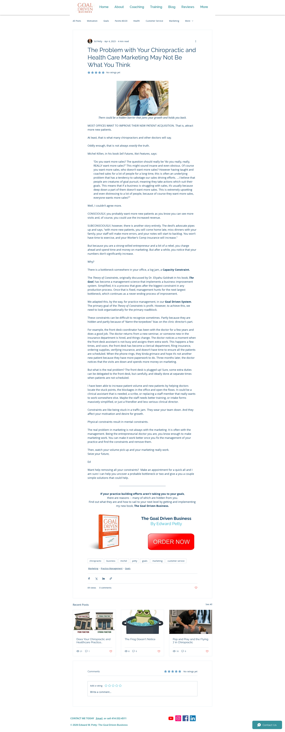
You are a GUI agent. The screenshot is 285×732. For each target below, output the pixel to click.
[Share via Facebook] (89, 578)
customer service (176, 560)
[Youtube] (171, 718)
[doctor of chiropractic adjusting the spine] (190, 622)
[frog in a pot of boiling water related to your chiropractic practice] (142, 622)
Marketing (174, 20)
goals (144, 560)
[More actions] (195, 41)
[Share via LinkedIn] (103, 578)
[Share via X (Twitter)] (96, 578)
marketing (157, 560)
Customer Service (154, 20)
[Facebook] (185, 718)
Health (136, 20)
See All (209, 604)
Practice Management (111, 568)
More (187, 20)
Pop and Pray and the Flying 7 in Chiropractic (190, 641)
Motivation (92, 20)
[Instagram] (178, 718)
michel (123, 560)
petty (134, 560)
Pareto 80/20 (121, 20)
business (110, 560)
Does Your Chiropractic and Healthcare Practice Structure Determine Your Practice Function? (93, 641)
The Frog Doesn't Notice (140, 639)
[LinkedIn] (193, 718)
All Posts (77, 20)
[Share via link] (110, 578)
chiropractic (95, 560)
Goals (106, 20)
